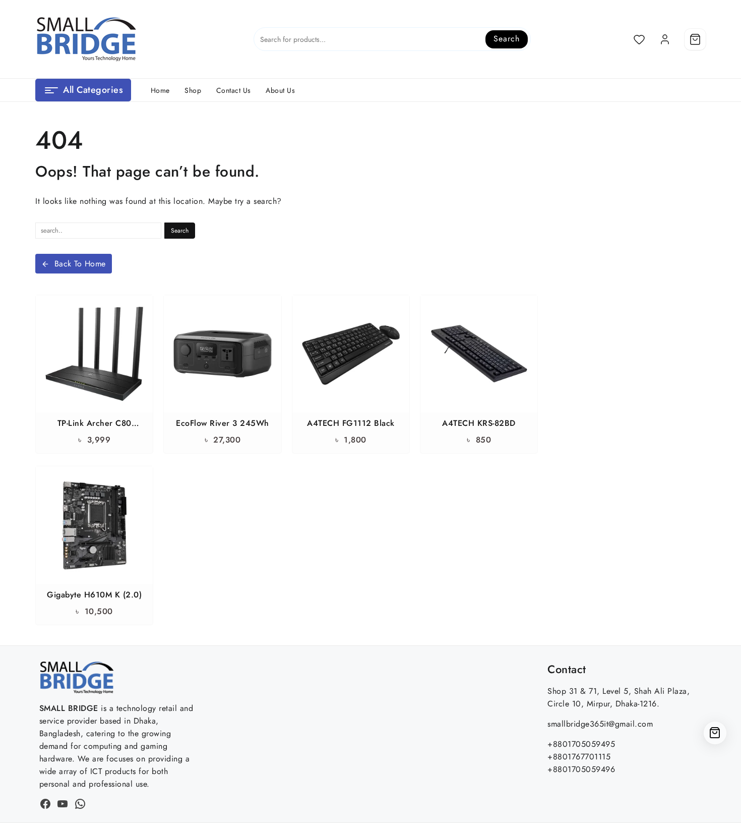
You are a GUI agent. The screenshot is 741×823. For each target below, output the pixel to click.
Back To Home (80, 263)
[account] (665, 39)
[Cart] (695, 39)
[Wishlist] (639, 39)
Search (506, 38)
